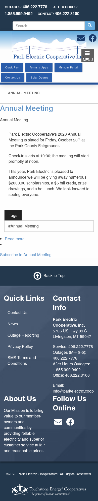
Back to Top (54, 275)
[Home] (49, 46)
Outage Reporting (23, 335)
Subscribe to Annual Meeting (26, 254)
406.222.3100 (77, 375)
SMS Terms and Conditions (22, 360)
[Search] (90, 25)
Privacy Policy (20, 346)
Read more (15, 239)
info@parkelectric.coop (73, 391)
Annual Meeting (26, 108)
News (13, 324)
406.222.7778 (80, 346)
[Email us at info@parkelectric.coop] (81, 39)
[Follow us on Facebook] (92, 39)
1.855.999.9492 (67, 369)
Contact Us (17, 312)
